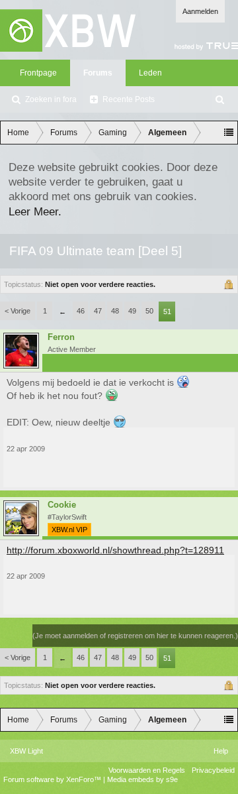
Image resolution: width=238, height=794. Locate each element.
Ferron (61, 337)
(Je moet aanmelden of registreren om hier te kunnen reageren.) (135, 636)
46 (81, 311)
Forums (97, 73)
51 (167, 311)
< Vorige (17, 311)
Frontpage (38, 73)
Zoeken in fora (51, 99)
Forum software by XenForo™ (53, 779)
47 (98, 311)
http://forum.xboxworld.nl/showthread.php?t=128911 (115, 550)
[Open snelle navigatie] (228, 132)
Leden (150, 73)
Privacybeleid (213, 770)
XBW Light (26, 751)
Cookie (62, 505)
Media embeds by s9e (142, 779)
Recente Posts (128, 99)
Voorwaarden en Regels (146, 770)
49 (132, 311)
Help (221, 751)
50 (149, 311)
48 (115, 311)
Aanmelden (200, 11)
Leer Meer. (35, 211)
